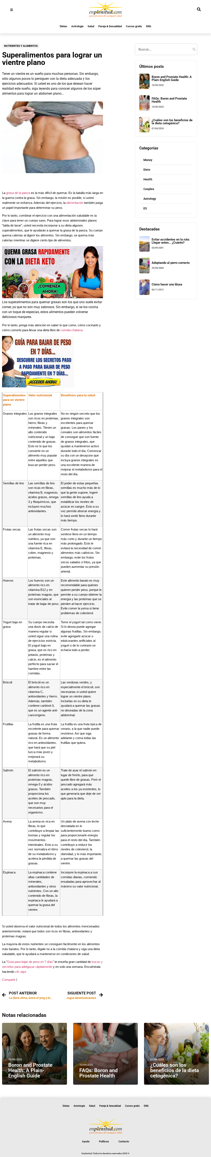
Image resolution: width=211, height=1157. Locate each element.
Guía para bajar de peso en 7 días (30, 961)
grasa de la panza (18, 193)
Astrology (149, 198)
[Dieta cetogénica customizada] (52, 297)
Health (147, 179)
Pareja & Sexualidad (110, 26)
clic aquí (20, 971)
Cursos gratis (134, 26)
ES (145, 208)
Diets (146, 169)
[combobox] (166, 49)
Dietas (63, 26)
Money (147, 160)
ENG (148, 26)
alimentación (74, 202)
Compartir (8, 979)
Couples (148, 189)
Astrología (77, 26)
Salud (91, 26)
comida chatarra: (72, 330)
